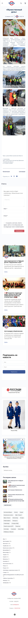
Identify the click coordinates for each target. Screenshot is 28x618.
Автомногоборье (8, 512)
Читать (6, 271)
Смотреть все (7, 505)
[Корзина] (25, 3)
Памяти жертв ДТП (8, 526)
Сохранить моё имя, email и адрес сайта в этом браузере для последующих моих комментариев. (14, 224)
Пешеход (18, 526)
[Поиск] (21, 3)
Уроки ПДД (20, 529)
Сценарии (13, 529)
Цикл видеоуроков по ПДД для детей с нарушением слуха (14, 261)
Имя (5, 208)
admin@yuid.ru (16, 604)
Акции (21, 512)
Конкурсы (15, 520)
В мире (22, 517)
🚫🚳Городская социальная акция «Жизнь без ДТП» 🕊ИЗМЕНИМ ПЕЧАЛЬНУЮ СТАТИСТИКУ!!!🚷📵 (13, 295)
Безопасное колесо (8, 515)
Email (6, 216)
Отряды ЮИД (15, 523)
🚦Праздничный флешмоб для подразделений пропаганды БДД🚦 (16, 501)
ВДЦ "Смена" (18, 515)
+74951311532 (17, 608)
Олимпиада (6, 523)
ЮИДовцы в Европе (8, 531)
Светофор (6, 529)
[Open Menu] (2, 3)
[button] (11, 176)
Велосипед (15, 517)
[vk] (15, 614)
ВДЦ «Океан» (7, 517)
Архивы (5, 467)
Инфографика (7, 520)
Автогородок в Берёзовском (13, 331)
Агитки (16, 512)
